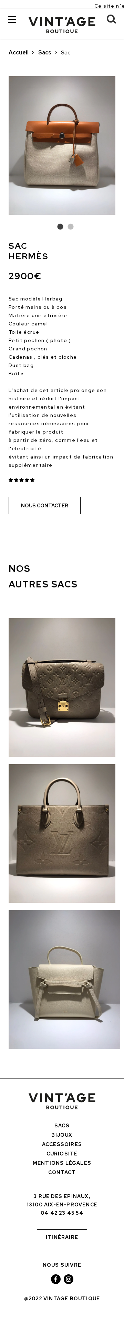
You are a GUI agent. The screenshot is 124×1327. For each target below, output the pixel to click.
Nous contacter (44, 506)
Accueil (19, 52)
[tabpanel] (62, 145)
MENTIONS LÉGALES (62, 1163)
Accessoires (62, 1144)
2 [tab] (67, 227)
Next (120, 147)
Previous (3, 147)
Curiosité (62, 1154)
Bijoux (61, 1135)
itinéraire (62, 1237)
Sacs (44, 52)
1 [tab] (56, 227)
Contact (62, 1172)
